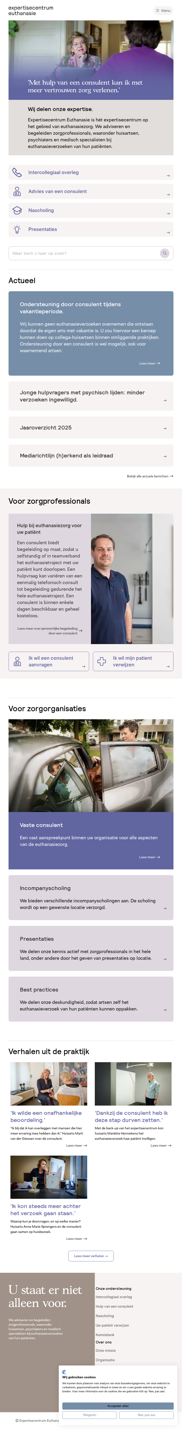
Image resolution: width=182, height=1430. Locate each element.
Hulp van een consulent (114, 1306)
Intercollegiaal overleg (114, 1296)
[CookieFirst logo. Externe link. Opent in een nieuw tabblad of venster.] (64, 1372)
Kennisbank (105, 1334)
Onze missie (106, 1350)
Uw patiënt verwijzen (112, 1325)
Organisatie (105, 1359)
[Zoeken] (164, 253)
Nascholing (105, 1315)
